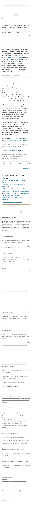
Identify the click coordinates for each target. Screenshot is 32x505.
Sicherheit (24, 154)
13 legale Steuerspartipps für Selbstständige (13, 382)
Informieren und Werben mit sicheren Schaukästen (16, 189)
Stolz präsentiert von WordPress (9, 500)
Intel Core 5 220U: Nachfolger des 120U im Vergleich (14, 443)
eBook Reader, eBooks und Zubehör (14, 449)
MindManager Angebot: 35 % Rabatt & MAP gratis (14, 413)
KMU (16, 156)
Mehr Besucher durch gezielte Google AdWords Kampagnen (23, 166)
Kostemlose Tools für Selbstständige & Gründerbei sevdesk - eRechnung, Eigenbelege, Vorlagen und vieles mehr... (15, 318)
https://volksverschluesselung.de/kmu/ (12, 57)
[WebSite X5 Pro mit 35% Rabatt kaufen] (12, 247)
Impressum (4, 479)
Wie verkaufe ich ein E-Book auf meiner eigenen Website (15, 440)
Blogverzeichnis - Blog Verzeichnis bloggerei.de (13, 490)
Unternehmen (5, 158)
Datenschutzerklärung (25, 228)
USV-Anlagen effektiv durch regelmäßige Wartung (16, 191)
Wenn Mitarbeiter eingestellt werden (12, 202)
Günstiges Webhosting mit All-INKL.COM (12, 150)
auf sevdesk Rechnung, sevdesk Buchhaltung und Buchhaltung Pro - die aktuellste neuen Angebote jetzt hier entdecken (16, 259)
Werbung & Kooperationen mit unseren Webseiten (14, 481)
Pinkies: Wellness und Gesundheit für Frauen (17, 461)
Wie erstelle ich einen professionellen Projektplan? (14, 415)
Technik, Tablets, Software (12, 433)
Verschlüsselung (13, 158)
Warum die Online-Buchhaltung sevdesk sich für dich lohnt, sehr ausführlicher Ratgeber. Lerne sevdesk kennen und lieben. (15, 336)
